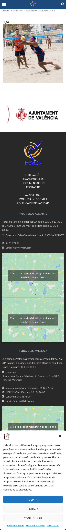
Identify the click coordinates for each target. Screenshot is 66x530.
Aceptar (33, 499)
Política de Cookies (15, 525)
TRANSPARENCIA (33, 178)
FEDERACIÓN (33, 174)
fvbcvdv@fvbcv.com (23, 401)
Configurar (33, 518)
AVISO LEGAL (53, 525)
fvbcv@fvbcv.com (22, 247)
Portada (5, 10)
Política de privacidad (35, 525)
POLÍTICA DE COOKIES (33, 199)
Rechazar (33, 508)
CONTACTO (33, 186)
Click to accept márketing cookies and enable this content (33, 275)
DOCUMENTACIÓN (33, 182)
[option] (33, 115)
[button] (61, 436)
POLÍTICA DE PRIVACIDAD (33, 203)
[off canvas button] (4, 4)
